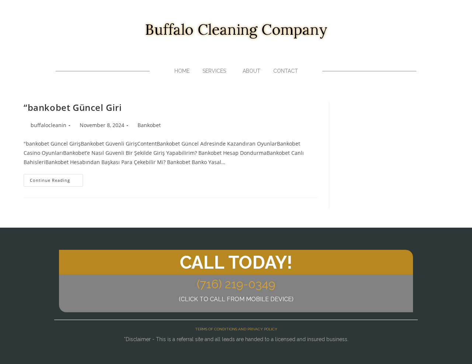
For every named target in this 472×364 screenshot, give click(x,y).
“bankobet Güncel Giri (73, 107)
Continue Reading (56, 178)
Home (182, 71)
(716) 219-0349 (236, 284)
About (251, 71)
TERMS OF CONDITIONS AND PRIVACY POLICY (236, 329)
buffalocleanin (48, 125)
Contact (285, 71)
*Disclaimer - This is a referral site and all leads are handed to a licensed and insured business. (236, 339)
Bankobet (149, 125)
